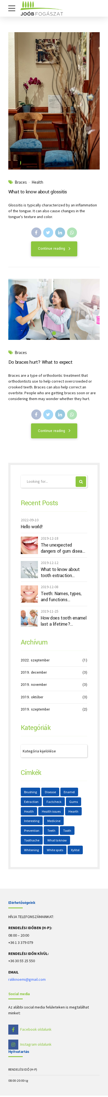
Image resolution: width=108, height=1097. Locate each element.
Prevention (31, 830)
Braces (21, 182)
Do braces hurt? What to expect (40, 362)
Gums (73, 802)
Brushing (30, 792)
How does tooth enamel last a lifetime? (63, 621)
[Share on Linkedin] (60, 232)
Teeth (51, 830)
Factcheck (54, 802)
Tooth (67, 830)
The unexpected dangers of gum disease (64, 548)
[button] (17, 100)
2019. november (34, 684)
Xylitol (75, 850)
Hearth (73, 811)
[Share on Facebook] (36, 232)
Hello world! (32, 527)
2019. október (32, 697)
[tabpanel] (54, 101)
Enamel (69, 792)
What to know (57, 840)
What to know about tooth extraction (60, 572)
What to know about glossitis (37, 191)
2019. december (34, 672)
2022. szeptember (35, 660)
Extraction (31, 802)
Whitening (31, 850)
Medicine (53, 821)
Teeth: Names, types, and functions (61, 597)
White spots (55, 850)
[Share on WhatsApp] (72, 232)
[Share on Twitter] (48, 232)
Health (37, 182)
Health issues (51, 811)
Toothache (31, 840)
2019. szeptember (35, 709)
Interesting (31, 821)
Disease (50, 792)
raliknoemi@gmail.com (27, 979)
